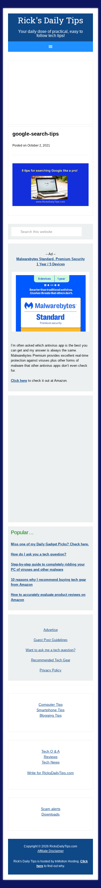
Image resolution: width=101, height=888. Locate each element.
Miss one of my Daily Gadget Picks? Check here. (50, 544)
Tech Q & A (50, 751)
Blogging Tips (51, 715)
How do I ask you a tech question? (38, 554)
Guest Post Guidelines (51, 640)
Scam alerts (50, 809)
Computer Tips (51, 704)
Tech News (51, 762)
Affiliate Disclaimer (51, 851)
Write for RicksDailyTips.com (50, 773)
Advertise (51, 630)
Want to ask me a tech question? (50, 650)
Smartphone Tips (50, 710)
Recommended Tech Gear (50, 660)
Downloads (50, 814)
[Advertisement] (50, 458)
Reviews (50, 757)
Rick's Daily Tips (50, 20)
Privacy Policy (50, 670)
